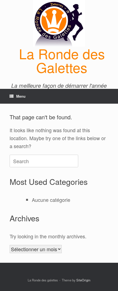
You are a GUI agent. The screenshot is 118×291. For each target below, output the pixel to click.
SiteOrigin (83, 280)
